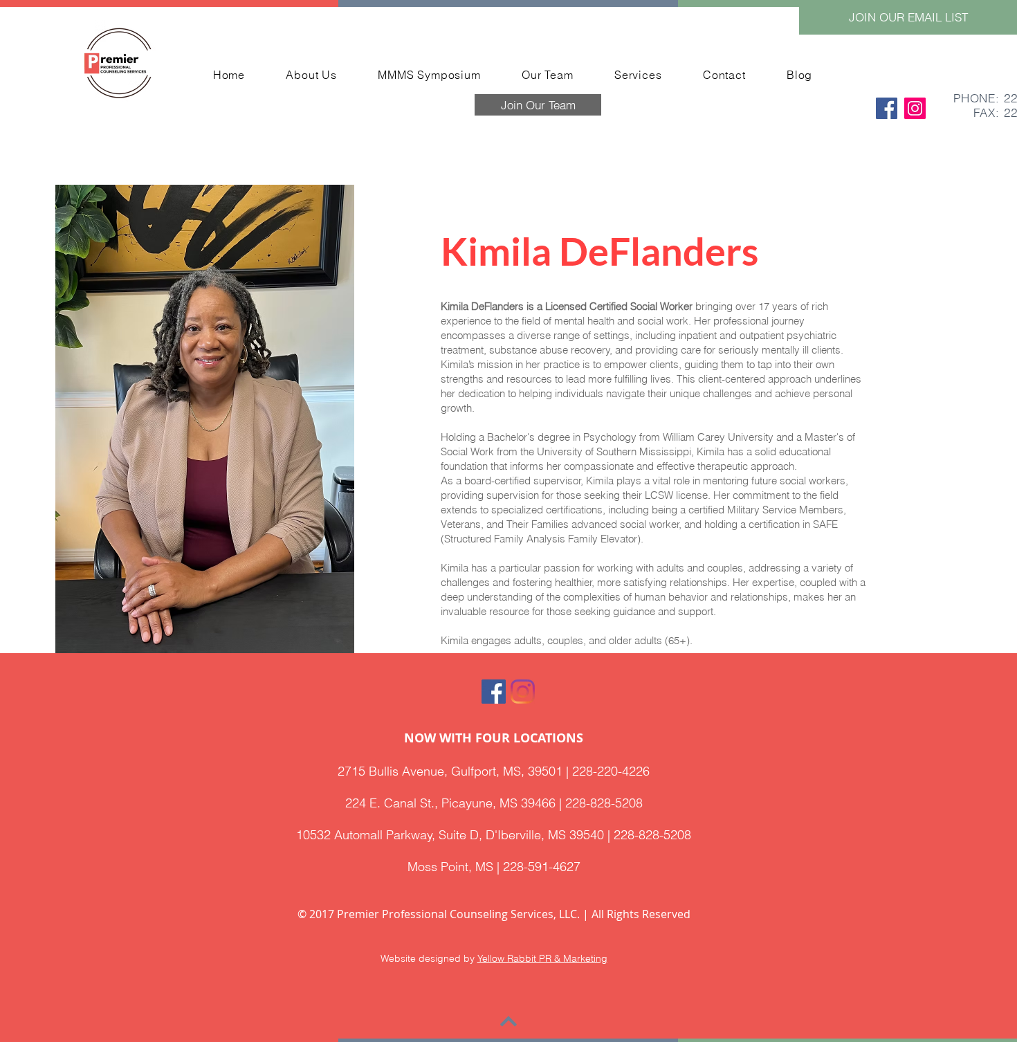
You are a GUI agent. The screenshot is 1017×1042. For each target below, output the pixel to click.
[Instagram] (915, 108)
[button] (908, 17)
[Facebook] (886, 108)
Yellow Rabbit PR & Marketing (542, 958)
